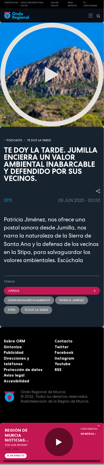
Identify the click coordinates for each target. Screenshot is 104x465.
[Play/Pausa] (59, 442)
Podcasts (14, 140)
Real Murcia (72, 4)
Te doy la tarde (39, 140)
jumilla (13, 291)
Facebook (64, 352)
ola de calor (55, 4)
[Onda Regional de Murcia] (16, 15)
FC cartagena (90, 4)
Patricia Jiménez (71, 300)
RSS (58, 369)
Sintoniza (13, 346)
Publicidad (13, 352)
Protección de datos (23, 369)
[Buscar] (96, 15)
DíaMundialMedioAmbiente (29, 300)
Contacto (64, 341)
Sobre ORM (14, 341)
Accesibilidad (16, 381)
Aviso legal (14, 375)
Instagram (64, 358)
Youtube (63, 363)
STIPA (11, 310)
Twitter (61, 346)
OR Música (88, 433)
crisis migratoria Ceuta (31, 4)
